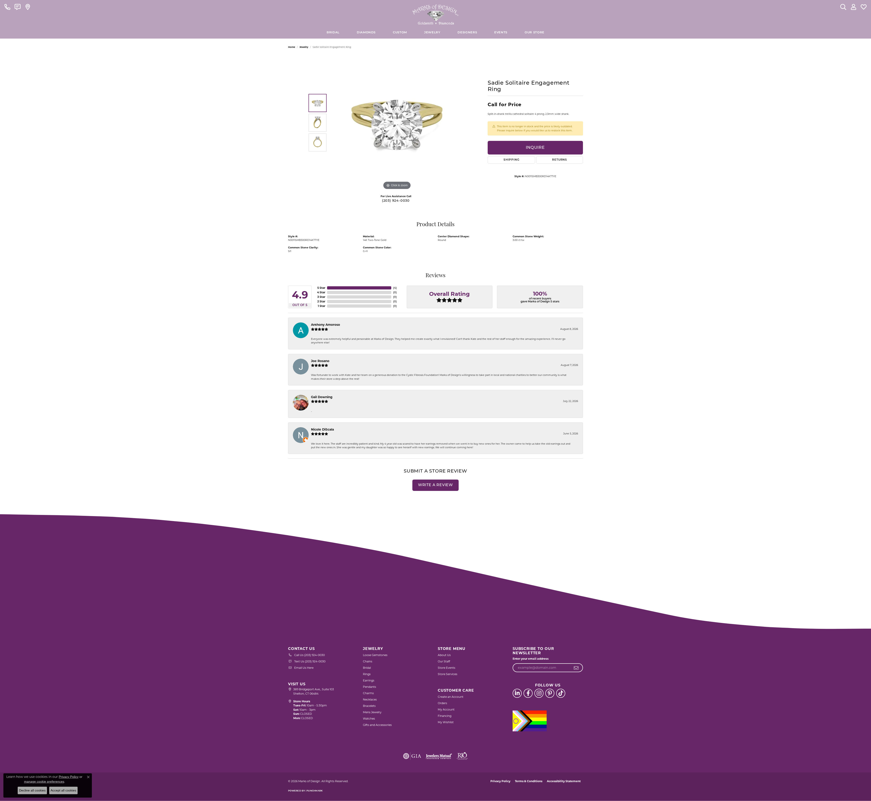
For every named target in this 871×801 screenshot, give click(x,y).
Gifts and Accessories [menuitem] (377, 725)
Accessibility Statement (564, 781)
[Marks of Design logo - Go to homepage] (435, 13)
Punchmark (314, 791)
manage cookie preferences (44, 781)
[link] (7, 6)
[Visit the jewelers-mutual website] (439, 756)
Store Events (446, 667)
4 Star (321, 292)
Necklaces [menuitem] (370, 699)
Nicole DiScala (322, 429)
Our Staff (444, 661)
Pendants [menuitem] (369, 686)
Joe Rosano (320, 361)
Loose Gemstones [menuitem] (375, 655)
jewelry (303, 47)
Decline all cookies (32, 790)
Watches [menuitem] (369, 718)
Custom (400, 32)
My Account (446, 709)
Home (291, 47)
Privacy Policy (500, 781)
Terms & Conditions (528, 781)
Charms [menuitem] (368, 693)
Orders (442, 703)
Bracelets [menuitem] (369, 706)
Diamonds (366, 32)
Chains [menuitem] (367, 661)
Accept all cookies (63, 790)
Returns (559, 160)
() (395, 287)
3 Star (321, 297)
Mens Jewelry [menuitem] (372, 712)
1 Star (321, 306)
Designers (467, 32)
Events (500, 32)
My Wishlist (446, 722)
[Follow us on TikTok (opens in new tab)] (560, 693)
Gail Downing (322, 397)
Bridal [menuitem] (367, 667)
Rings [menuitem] (367, 674)
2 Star (321, 301)
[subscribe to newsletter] (576, 668)
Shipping (511, 160)
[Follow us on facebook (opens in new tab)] (528, 693)
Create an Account (450, 696)
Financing (444, 716)
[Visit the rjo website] (462, 756)
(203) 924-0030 (396, 201)
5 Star (321, 287)
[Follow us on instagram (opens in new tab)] (538, 693)
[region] (397, 123)
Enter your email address (531, 658)
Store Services (447, 674)
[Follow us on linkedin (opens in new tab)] (517, 693)
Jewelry (432, 32)
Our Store (534, 32)
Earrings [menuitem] (368, 680)
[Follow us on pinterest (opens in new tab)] (549, 693)
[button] (843, 6)
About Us (444, 655)
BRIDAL (333, 32)
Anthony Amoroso (325, 324)
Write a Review (435, 485)
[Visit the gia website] (412, 756)
